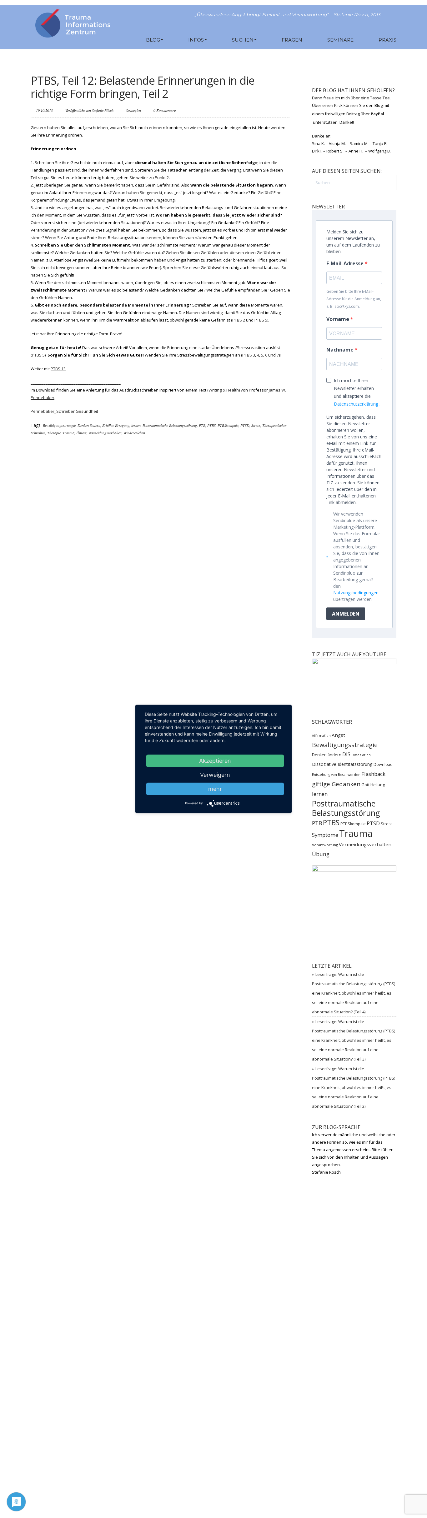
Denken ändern (89, 425)
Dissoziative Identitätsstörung (342, 764)
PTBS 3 (248, 355)
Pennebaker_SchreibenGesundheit (64, 411)
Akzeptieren (215, 760)
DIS (346, 754)
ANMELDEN (345, 613)
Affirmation (321, 735)
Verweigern (215, 774)
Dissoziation (361, 755)
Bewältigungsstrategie (59, 425)
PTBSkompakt (228, 425)
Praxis (387, 40)
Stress (255, 425)
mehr (215, 789)
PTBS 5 (38, 355)
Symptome (325, 834)
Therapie (54, 432)
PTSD (244, 425)
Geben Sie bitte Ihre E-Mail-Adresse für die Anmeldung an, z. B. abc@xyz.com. (353, 299)
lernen (136, 425)
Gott (365, 784)
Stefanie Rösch (102, 110)
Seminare (340, 40)
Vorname (338, 319)
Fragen (292, 40)
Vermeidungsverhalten (105, 432)
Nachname (340, 349)
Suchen (243, 40)
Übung (81, 432)
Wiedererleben (134, 432)
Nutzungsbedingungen (356, 593)
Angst (338, 735)
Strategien (133, 110)
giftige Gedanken (336, 784)
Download (383, 764)
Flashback (373, 773)
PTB (202, 425)
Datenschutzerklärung (356, 404)
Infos (196, 40)
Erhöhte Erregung (115, 425)
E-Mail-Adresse (345, 263)
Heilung (377, 784)
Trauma (68, 432)
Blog (153, 40)
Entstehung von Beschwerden (336, 774)
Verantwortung (325, 844)
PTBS (211, 425)
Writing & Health (223, 390)
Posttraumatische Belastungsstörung (170, 425)
